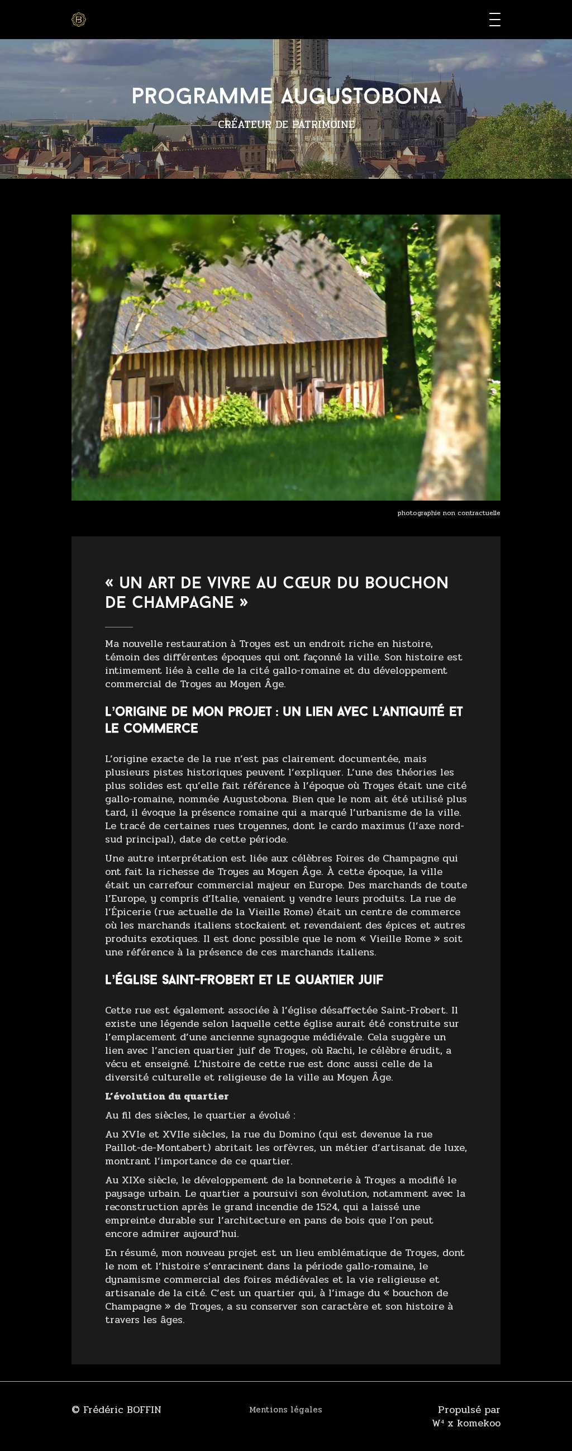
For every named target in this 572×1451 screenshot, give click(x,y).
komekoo (478, 1423)
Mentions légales (285, 1409)
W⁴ (438, 1423)
